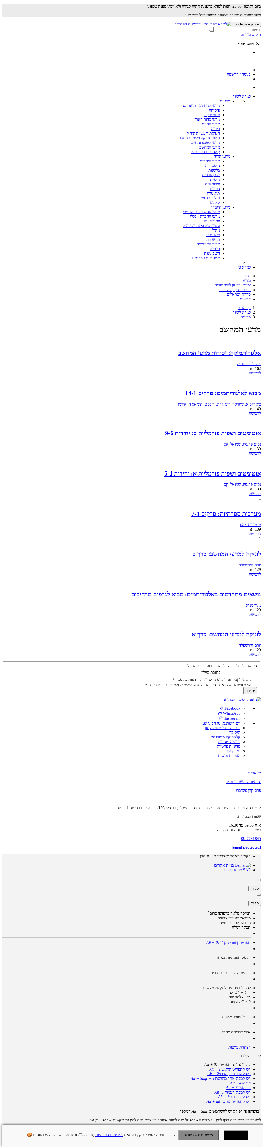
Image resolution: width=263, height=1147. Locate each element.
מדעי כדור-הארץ (207, 119)
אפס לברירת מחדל (236, 1032)
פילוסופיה (212, 184)
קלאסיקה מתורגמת (225, 737)
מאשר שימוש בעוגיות (198, 1135)
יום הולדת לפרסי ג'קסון (222, 728)
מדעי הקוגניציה (208, 244)
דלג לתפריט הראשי (230, 1069)
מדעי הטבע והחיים (205, 142)
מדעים (245, 317)
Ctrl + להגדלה (240, 992)
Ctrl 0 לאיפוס (240, 1002)
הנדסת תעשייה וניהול (203, 133)
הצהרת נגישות (229, 755)
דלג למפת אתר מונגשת (221, 1078)
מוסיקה (214, 179)
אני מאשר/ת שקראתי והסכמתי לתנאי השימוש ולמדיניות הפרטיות (198, 685)
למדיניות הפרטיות (109, 1135)
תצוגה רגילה (241, 927)
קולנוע (215, 202)
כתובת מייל (211, 672)
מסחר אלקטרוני (229, 870)
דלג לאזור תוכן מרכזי (229, 1074)
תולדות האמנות (208, 198)
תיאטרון (213, 193)
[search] (237, 29)
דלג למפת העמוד (232, 1092)
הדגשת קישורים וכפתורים (230, 973)
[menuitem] (242, 96)
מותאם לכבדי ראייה (235, 923)
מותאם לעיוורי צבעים (234, 918)
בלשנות (214, 170)
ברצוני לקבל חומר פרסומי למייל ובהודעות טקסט (212, 679)
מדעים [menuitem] (225, 101)
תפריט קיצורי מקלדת (228, 942)
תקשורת (213, 239)
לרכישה (255, 373)
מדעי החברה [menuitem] (220, 207)
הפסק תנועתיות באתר (233, 957)
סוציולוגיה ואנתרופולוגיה (201, 225)
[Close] (259, 880)
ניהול (216, 230)
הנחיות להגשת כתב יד (243, 781)
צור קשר (238, 1087)
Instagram (231, 718)
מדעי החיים (211, 124)
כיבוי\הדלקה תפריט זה (227, 1064)
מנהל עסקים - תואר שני (201, 212)
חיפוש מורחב (250, 34)
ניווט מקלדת (236, 1017)
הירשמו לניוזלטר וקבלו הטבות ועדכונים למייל (222, 666)
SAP (246, 870)
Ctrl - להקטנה (240, 997)
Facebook (231, 708)
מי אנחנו (254, 773)
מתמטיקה (212, 115)
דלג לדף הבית (234, 1097)
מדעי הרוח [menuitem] (222, 156)
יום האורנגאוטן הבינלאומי (220, 723)
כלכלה (215, 248)
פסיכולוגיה (212, 221)
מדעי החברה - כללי (205, 216)
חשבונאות (212, 253)
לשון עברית (211, 175)
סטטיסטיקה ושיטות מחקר (199, 138)
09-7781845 (251, 838)
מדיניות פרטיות (228, 746)
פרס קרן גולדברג (248, 790)
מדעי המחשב (209, 147)
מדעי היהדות (210, 161)
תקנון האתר (231, 751)
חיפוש (240, 1083)
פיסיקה (214, 110)
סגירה (254, 889)
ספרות (215, 188)
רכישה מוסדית (229, 741)
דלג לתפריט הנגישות (228, 1101)
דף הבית (244, 307)
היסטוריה (212, 165)
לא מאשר (236, 1135)
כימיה (215, 128)
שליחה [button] (250, 691)
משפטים (213, 235)
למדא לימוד (242, 312)
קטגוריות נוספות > (205, 152)
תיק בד (234, 732)
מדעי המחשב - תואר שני (201, 105)
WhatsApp (231, 713)
